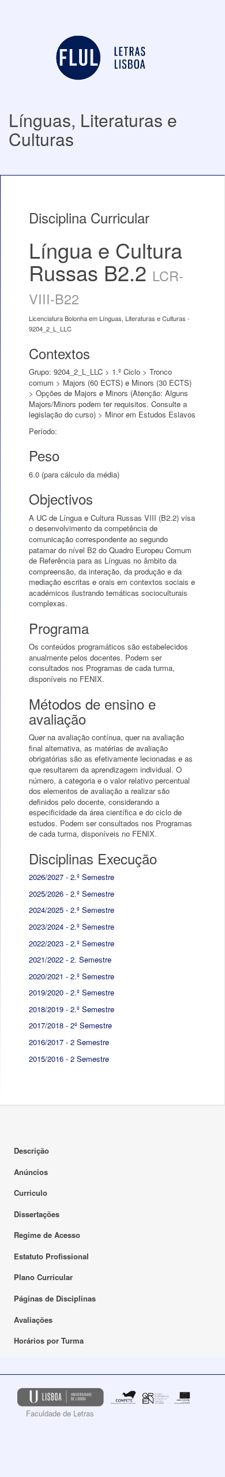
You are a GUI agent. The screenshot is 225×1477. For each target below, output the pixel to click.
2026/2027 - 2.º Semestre (71, 876)
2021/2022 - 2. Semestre (70, 959)
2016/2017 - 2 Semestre (69, 1041)
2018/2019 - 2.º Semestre (71, 1009)
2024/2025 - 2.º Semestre (71, 909)
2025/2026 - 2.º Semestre (71, 893)
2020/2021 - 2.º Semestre (71, 976)
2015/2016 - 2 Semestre (69, 1058)
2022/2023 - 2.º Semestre (71, 943)
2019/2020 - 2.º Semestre (71, 992)
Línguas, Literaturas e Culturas (93, 129)
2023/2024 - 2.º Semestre (71, 926)
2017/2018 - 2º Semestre (70, 1025)
